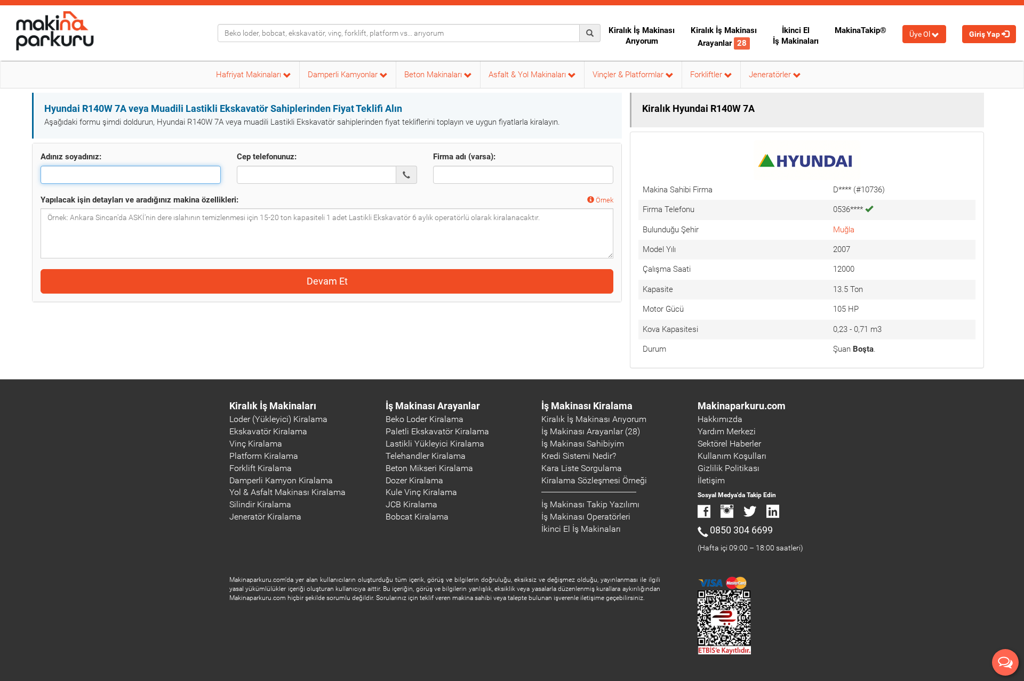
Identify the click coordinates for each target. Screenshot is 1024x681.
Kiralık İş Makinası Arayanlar (724, 37)
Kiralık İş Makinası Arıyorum (642, 36)
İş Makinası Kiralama (587, 405)
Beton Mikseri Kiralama (429, 468)
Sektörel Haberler (729, 444)
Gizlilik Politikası (728, 468)
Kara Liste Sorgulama (581, 468)
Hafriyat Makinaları (249, 74)
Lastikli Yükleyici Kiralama (435, 444)
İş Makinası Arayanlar (433, 405)
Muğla (843, 229)
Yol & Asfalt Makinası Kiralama (287, 492)
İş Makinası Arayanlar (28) (590, 431)
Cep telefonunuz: (267, 156)
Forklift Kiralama (260, 468)
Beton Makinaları (434, 74)
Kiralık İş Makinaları (272, 405)
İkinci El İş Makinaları (796, 36)
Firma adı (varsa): (464, 156)
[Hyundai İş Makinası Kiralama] (807, 159)
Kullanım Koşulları (732, 456)
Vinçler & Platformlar (629, 74)
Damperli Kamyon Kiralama (281, 480)
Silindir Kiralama (260, 504)
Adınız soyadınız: (71, 156)
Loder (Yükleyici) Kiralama (278, 419)
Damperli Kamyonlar (344, 74)
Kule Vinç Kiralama (421, 492)
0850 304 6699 (741, 530)
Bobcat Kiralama (417, 517)
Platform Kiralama (263, 456)
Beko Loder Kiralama (424, 419)
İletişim (711, 480)
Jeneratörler (771, 74)
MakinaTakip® (860, 30)
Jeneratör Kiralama (265, 517)
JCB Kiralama (411, 504)
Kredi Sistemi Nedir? (578, 456)
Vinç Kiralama (255, 444)
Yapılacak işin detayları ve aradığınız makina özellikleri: (139, 200)
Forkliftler (707, 74)
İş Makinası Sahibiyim (582, 444)
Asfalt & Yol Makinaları (528, 74)
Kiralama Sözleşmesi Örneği (594, 480)
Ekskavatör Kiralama (268, 431)
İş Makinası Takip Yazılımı (590, 504)
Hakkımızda (720, 419)
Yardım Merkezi (727, 431)
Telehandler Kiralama (426, 456)
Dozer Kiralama (414, 480)
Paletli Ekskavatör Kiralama (437, 431)
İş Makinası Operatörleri (585, 517)
